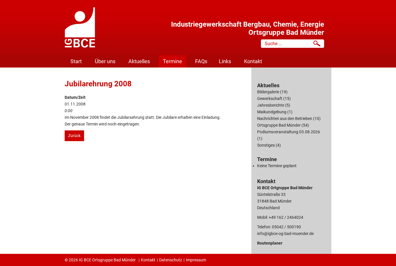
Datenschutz (170, 260)
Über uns (105, 61)
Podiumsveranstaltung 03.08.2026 (288, 132)
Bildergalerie (268, 92)
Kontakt (253, 61)
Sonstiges (266, 145)
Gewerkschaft (269, 98)
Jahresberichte (270, 105)
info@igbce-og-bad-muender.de (285, 233)
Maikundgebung (271, 112)
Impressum (196, 260)
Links (225, 61)
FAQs (201, 61)
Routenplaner (269, 243)
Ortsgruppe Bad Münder (279, 125)
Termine (172, 61)
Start (76, 61)
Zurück (74, 135)
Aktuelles (139, 61)
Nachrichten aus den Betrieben (284, 118)
